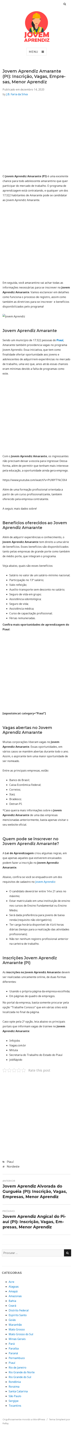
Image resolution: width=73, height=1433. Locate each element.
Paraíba (14, 1348)
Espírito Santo (18, 1315)
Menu (33, 51)
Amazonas (15, 1296)
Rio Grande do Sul (20, 1377)
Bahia (12, 1301)
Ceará (12, 1305)
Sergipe (14, 1401)
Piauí (10, 1161)
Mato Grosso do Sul (21, 1334)
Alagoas (14, 1286)
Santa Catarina (18, 1391)
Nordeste (13, 1166)
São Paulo (15, 1396)
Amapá (13, 1291)
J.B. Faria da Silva (17, 94)
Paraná (13, 1353)
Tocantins (15, 1405)
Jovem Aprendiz (45, 882)
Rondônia (15, 1382)
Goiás (12, 1320)
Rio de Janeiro (17, 1367)
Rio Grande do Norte (22, 1372)
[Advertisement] (36, 137)
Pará (12, 1344)
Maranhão (15, 1325)
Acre (11, 1282)
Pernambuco (17, 1358)
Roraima (14, 1386)
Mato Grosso (17, 1329)
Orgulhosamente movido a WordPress (24, 1419)
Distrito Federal (19, 1310)
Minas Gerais (17, 1339)
